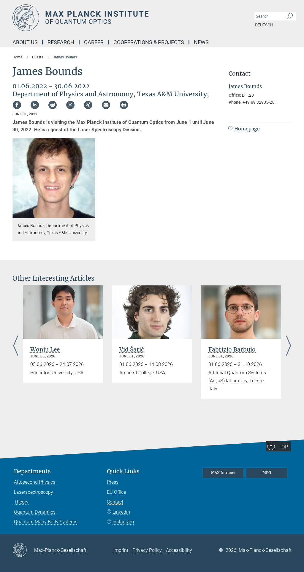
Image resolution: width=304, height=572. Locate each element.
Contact (115, 502)
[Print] (123, 104)
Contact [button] (240, 73)
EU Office (116, 492)
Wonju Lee (45, 349)
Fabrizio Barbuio (232, 349)
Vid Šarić (131, 349)
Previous (15, 346)
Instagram (123, 522)
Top (283, 447)
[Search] (290, 16)
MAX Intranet (223, 472)
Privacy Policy (147, 550)
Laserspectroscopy (33, 492)
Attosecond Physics (34, 482)
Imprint (120, 550)
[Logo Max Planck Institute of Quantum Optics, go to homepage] (123, 17)
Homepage (247, 129)
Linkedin (121, 512)
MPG (266, 472)
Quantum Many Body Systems (45, 522)
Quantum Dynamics (35, 512)
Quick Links (123, 471)
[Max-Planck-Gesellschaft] (23, 550)
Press (112, 482)
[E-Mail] (106, 104)
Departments (32, 471)
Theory (21, 502)
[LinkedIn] (34, 104)
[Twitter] (70, 104)
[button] (90, 214)
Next (288, 346)
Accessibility (179, 550)
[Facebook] (16, 104)
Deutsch (264, 25)
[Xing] (88, 104)
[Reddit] (52, 104)
